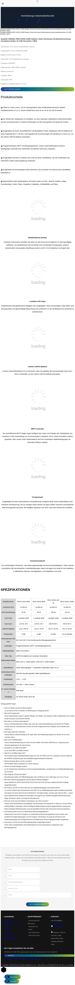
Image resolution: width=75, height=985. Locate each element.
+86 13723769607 (56, 923)
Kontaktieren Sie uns (11, 935)
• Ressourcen (8, 929)
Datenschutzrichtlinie (11, 938)
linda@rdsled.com (58, 926)
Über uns (8, 932)
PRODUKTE (22, 20)
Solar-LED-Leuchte (33, 20)
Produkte (7, 920)
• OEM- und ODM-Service (11, 923)
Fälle (6, 926)
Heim (16, 20)
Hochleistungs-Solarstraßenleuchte (50, 20)
